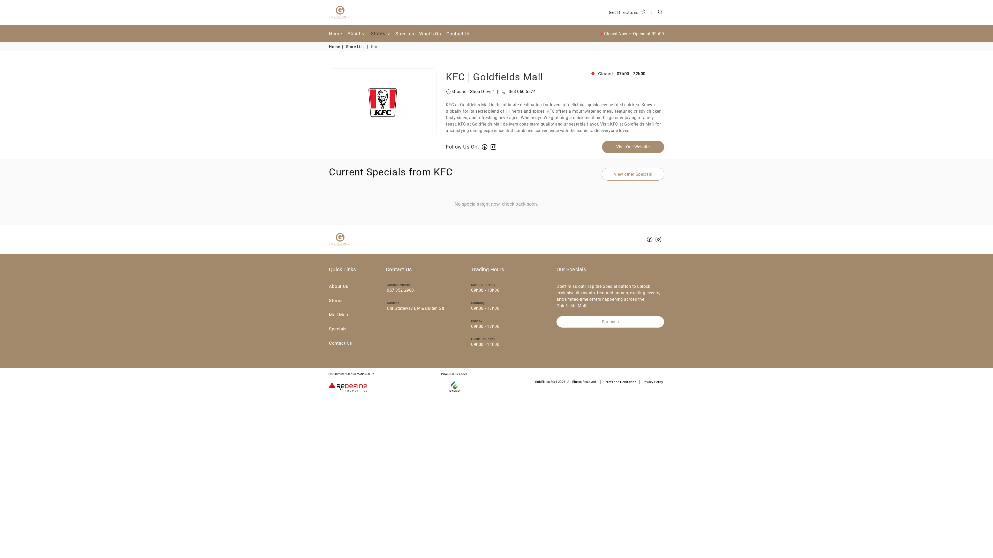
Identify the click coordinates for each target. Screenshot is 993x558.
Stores (336, 300)
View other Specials (633, 174)
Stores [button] (378, 33)
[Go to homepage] (339, 12)
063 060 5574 (516, 91)
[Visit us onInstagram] (493, 146)
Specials (404, 33)
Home (335, 33)
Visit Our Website (633, 146)
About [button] (355, 33)
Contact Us (458, 33)
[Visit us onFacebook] (484, 146)
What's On (430, 33)
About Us (338, 286)
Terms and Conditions (620, 382)
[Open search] (660, 12)
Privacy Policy (653, 382)
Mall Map (338, 314)
